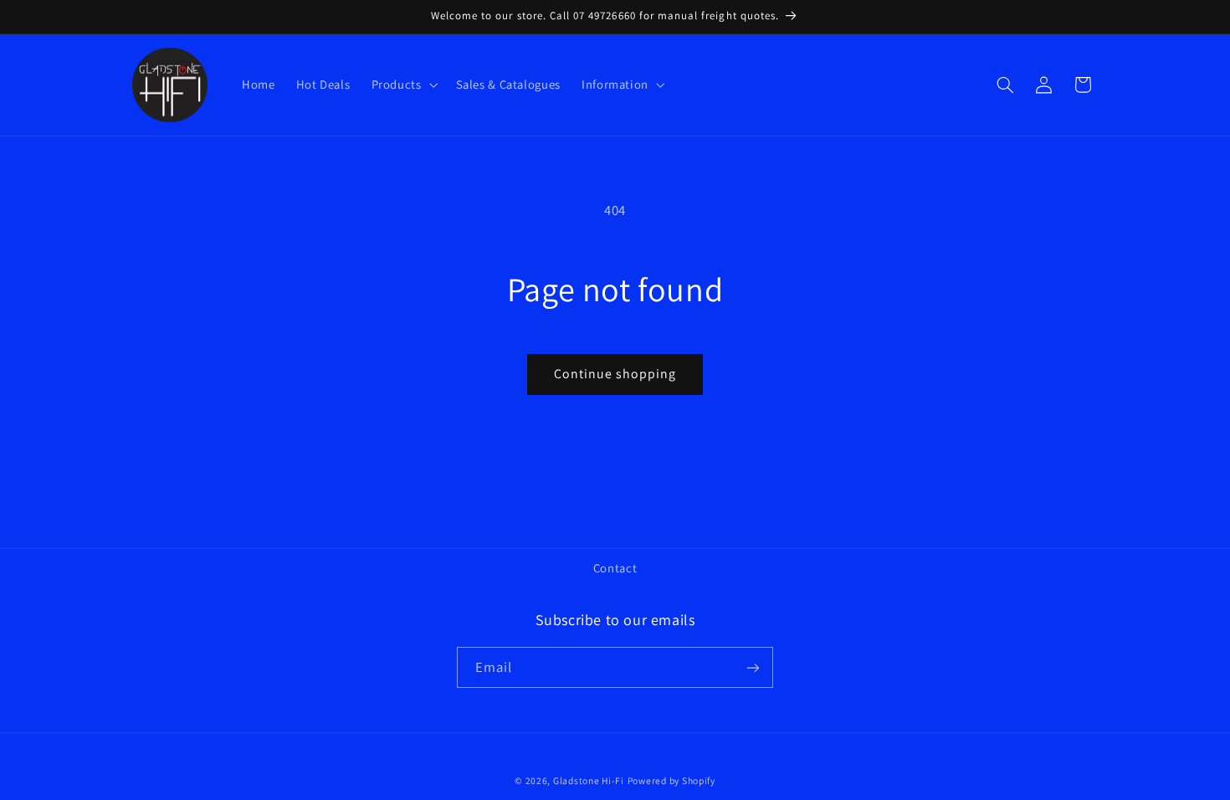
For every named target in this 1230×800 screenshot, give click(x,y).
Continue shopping (615, 373)
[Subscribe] (753, 667)
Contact (615, 568)
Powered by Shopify (671, 780)
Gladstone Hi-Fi (588, 780)
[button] (403, 84)
